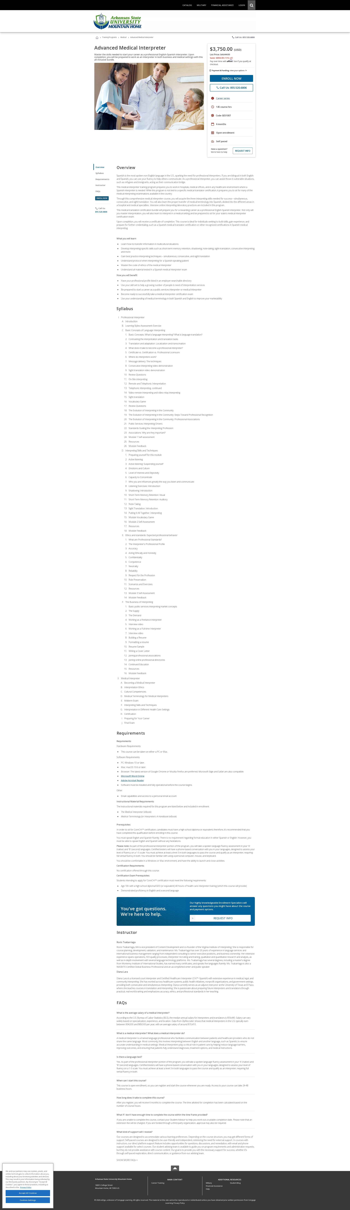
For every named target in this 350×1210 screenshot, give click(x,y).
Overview (100, 167)
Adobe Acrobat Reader (132, 780)
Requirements (102, 179)
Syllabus (100, 173)
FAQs (98, 191)
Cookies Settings (28, 1200)
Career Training (157, 1183)
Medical (123, 37)
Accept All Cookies (28, 1193)
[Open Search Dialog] (251, 5)
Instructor (101, 185)
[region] (27, 1185)
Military (209, 1183)
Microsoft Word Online (132, 776)
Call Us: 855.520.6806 (243, 37)
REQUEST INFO (242, 150)
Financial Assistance (214, 1186)
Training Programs (109, 37)
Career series (223, 98)
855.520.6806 (101, 211)
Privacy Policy (179, 1203)
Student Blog (235, 1183)
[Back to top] (175, 1179)
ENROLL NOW (231, 78)
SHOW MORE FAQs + (127, 1160)
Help (208, 1189)
